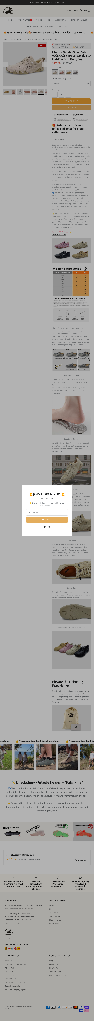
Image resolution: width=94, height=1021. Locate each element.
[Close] (69, 488)
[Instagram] (49, 527)
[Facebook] (45, 527)
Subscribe (47, 520)
